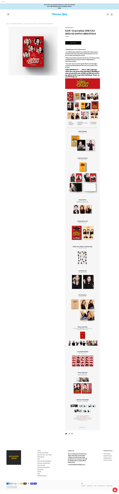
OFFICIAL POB (41, 465)
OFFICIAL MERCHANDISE (44, 461)
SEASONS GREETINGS (17, 23)
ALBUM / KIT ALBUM (42, 452)
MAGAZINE (40, 469)
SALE (38, 473)
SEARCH (84, 485)
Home (8, 23)
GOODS (39, 471)
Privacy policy (107, 454)
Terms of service (107, 460)
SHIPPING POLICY (42, 476)
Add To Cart (73, 43)
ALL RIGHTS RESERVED (11, 487)
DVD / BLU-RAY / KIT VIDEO (44, 455)
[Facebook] (69, 434)
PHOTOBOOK (40, 457)
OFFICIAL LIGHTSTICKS (43, 463)
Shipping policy (107, 458)
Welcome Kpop (13, 486)
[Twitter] (66, 434)
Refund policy (109, 485)
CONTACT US (90, 485)
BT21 (38, 459)
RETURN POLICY (107, 456)
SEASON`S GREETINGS (43, 467)
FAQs (95, 485)
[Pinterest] (72, 434)
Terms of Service (101, 485)
